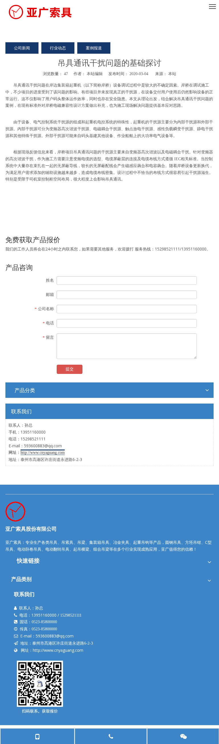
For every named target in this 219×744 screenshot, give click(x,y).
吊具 (17, 85)
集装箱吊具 (99, 542)
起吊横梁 (81, 549)
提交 (70, 369)
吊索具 (67, 542)
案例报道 (94, 48)
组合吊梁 (101, 549)
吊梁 (81, 542)
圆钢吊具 (173, 542)
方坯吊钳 (193, 542)
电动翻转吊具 (57, 549)
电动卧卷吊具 (29, 549)
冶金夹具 (121, 542)
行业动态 (58, 48)
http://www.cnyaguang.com (58, 650)
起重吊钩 (141, 542)
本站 (172, 73)
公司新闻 (22, 48)
